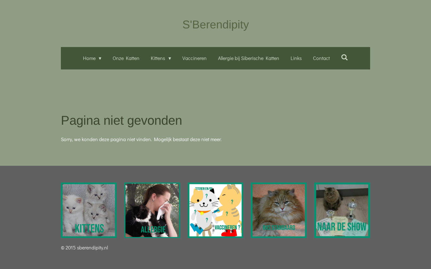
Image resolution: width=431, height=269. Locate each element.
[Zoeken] (344, 57)
